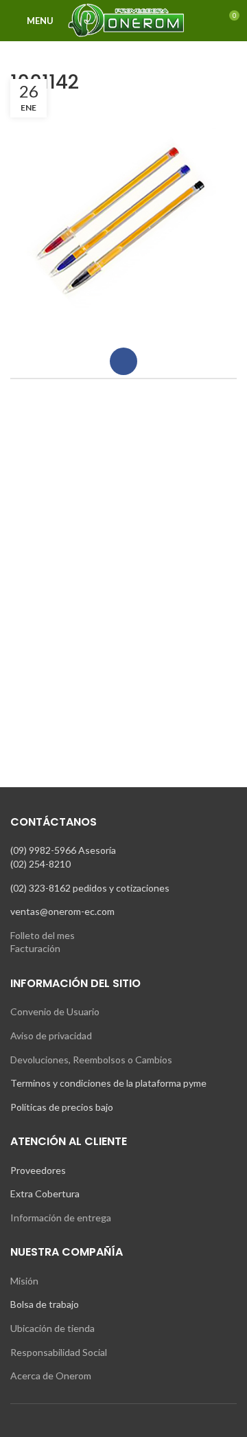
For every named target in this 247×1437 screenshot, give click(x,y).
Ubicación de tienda (52, 1328)
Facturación (35, 948)
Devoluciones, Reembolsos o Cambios (91, 1059)
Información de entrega (60, 1217)
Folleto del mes (42, 935)
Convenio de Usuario (54, 1011)
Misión (24, 1281)
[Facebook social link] (123, 361)
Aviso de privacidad (51, 1035)
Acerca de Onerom (50, 1375)
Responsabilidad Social (58, 1352)
